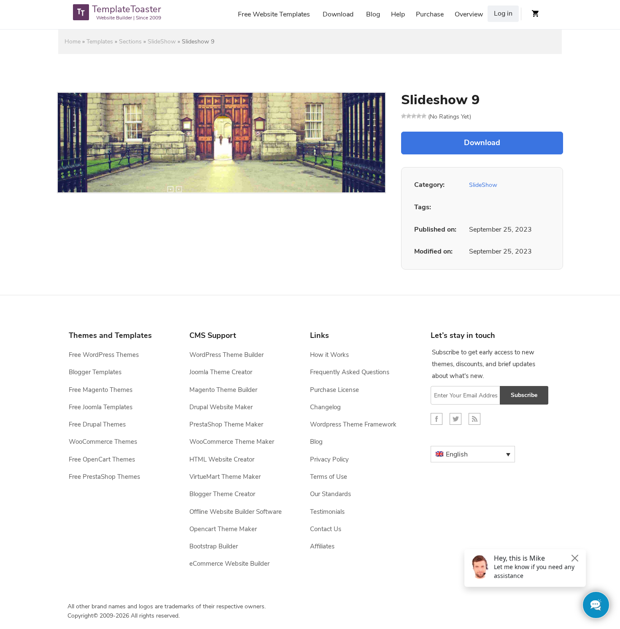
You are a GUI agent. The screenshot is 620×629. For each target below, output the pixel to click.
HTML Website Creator (221, 459)
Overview (469, 14)
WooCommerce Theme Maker (231, 441)
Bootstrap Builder (213, 546)
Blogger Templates (95, 372)
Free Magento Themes (100, 390)
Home (73, 42)
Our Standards (330, 494)
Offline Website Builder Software (235, 512)
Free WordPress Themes (104, 355)
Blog (373, 14)
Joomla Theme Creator (220, 372)
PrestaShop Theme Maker (226, 424)
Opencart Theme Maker (223, 529)
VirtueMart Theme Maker (225, 476)
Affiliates (322, 546)
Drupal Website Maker (221, 407)
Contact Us (325, 529)
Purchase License (334, 390)
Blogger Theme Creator (222, 494)
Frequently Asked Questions (349, 372)
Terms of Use (328, 476)
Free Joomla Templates (100, 407)
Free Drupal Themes (97, 424)
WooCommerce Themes (103, 441)
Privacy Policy (329, 459)
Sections (130, 42)
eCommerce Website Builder (229, 563)
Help (398, 14)
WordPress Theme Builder (226, 355)
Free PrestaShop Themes (104, 476)
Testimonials (327, 512)
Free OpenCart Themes (102, 459)
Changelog (325, 407)
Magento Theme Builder (223, 390)
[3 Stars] (413, 116)
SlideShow (162, 42)
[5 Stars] (423, 116)
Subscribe (524, 395)
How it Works (329, 355)
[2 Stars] (408, 116)
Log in (503, 13)
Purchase (430, 14)
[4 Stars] (418, 116)
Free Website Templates (274, 14)
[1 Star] (403, 116)
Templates (99, 42)
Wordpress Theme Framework (353, 424)
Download (338, 14)
